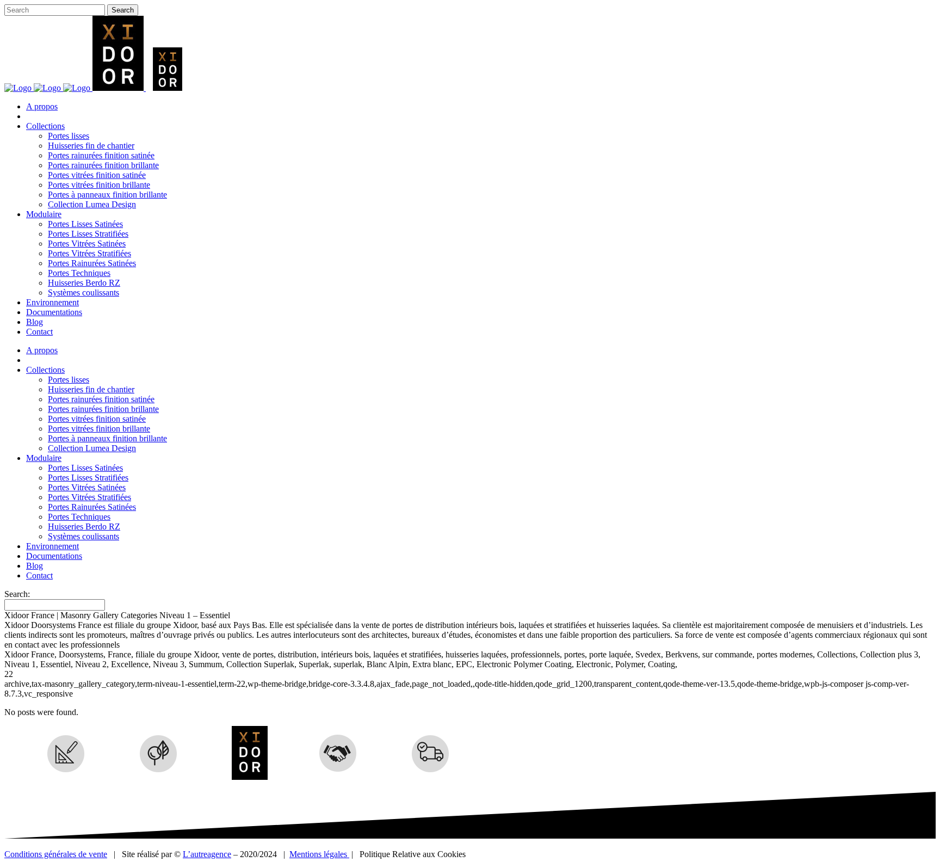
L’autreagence (207, 854)
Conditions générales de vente (55, 854)
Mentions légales (319, 854)
